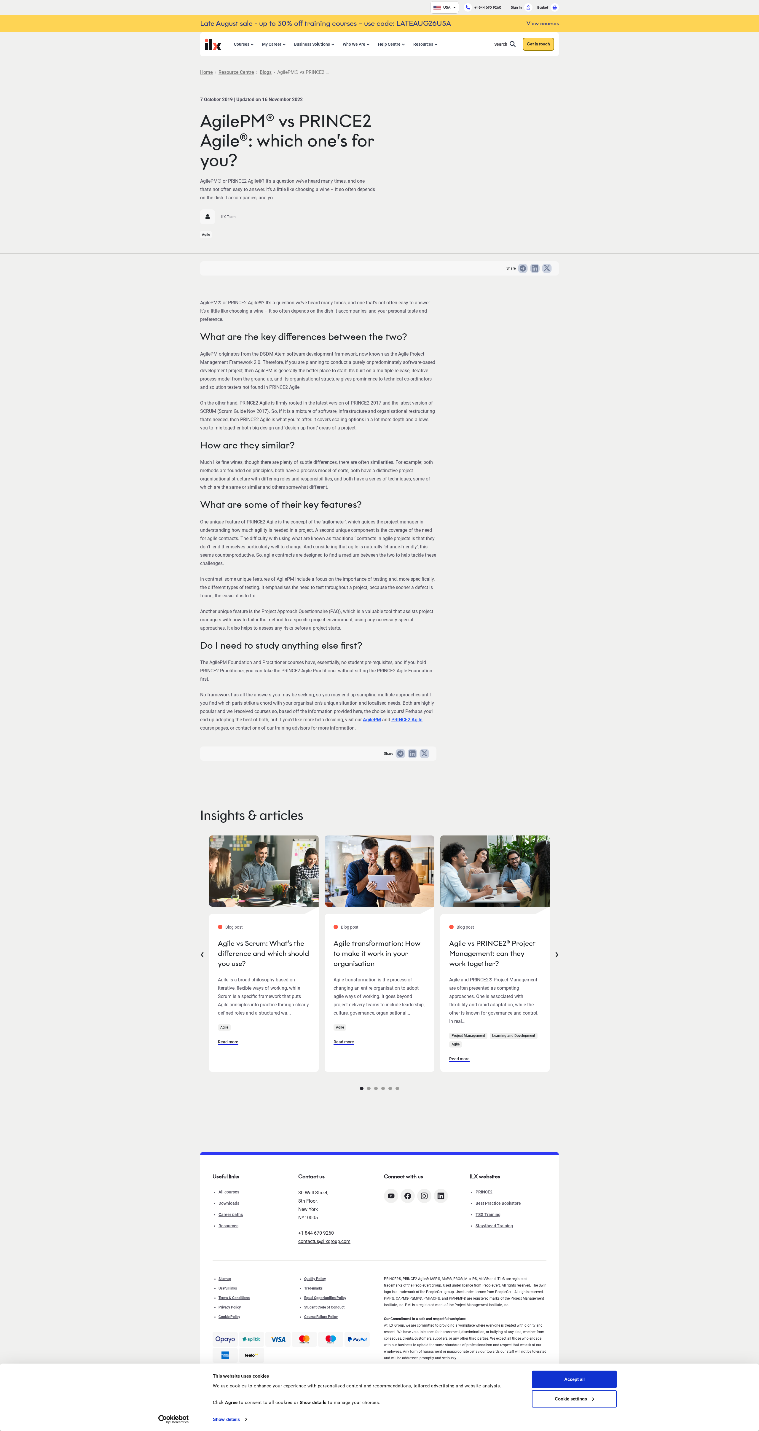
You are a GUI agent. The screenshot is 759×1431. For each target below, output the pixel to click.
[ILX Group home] (213, 44)
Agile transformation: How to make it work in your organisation (377, 953)
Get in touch (538, 44)
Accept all (574, 1379)
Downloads (229, 1203)
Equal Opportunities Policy (325, 1298)
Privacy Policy (230, 1307)
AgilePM (372, 719)
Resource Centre (236, 72)
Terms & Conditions (234, 1298)
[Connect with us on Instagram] (424, 1196)
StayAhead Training (494, 1225)
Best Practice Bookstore (498, 1203)
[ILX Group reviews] (251, 1355)
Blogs (266, 72)
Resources (423, 44)
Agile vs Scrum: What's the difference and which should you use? (263, 953)
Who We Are (354, 44)
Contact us (311, 1176)
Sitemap (225, 1279)
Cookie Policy (229, 1317)
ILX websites (485, 1176)
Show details (226, 1419)
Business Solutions (312, 44)
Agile (206, 235)
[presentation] (202, 953)
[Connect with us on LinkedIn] (441, 1196)
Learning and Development (513, 1036)
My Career (271, 44)
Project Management (468, 1036)
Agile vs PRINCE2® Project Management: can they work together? (492, 953)
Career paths (231, 1214)
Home (206, 72)
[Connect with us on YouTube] (391, 1196)
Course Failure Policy (321, 1317)
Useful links (228, 1288)
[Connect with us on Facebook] (408, 1196)
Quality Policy (315, 1279)
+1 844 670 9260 (487, 7)
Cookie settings (571, 1398)
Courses (241, 44)
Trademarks (313, 1288)
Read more (228, 1042)
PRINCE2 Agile (406, 719)
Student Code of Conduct (324, 1307)
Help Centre (389, 44)
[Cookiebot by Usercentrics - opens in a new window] (174, 1419)
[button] (361, 1088)
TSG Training (488, 1214)
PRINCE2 (484, 1192)
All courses (229, 1192)
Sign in (516, 7)
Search (500, 44)
